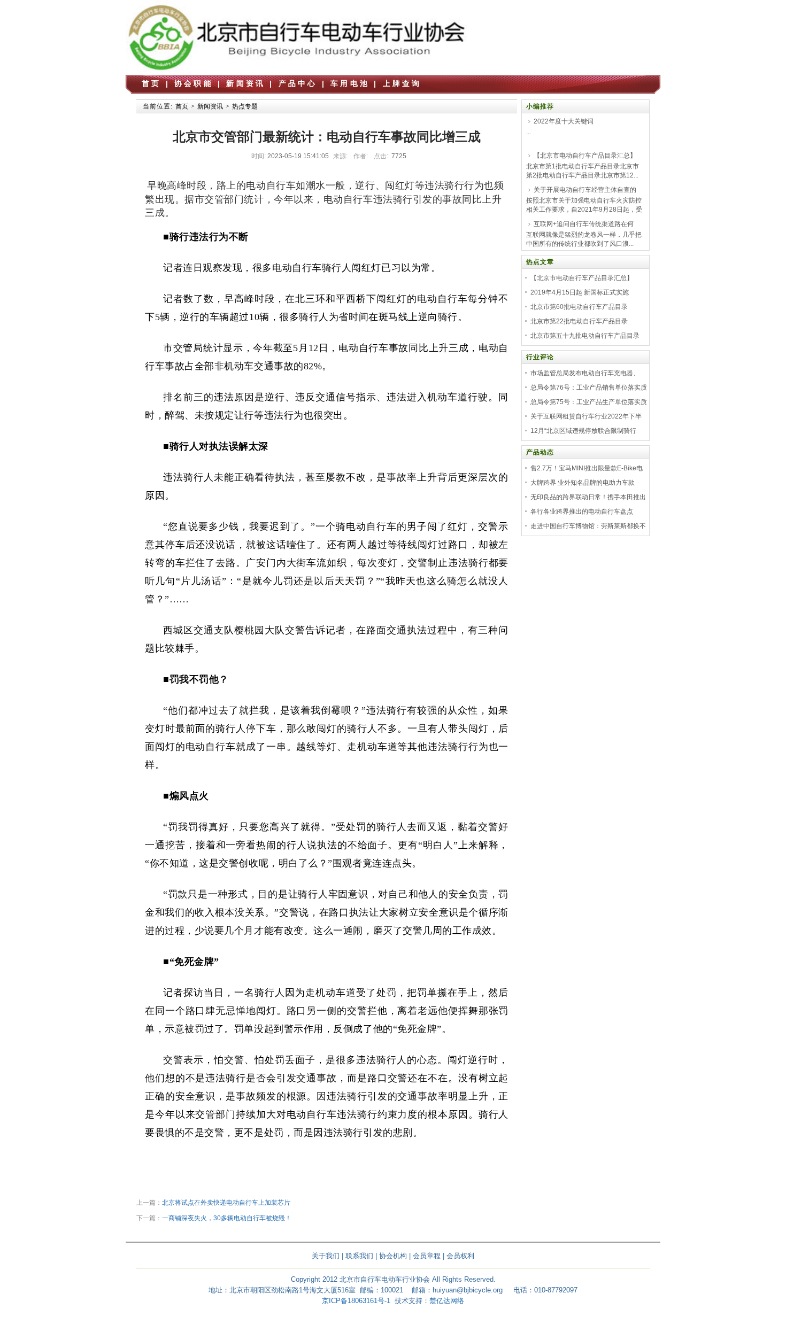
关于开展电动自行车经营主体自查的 (585, 189)
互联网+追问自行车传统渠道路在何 (584, 224)
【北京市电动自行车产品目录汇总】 (585, 155)
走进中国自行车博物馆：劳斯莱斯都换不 (588, 526)
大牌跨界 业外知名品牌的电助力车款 (582, 482)
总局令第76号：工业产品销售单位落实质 (588, 387)
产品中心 (298, 83)
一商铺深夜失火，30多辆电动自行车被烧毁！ (226, 1218)
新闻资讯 (245, 83)
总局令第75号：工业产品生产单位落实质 (588, 402)
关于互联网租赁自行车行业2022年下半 (586, 416)
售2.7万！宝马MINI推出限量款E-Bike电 (586, 468)
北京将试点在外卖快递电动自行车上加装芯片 (226, 1202)
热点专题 (245, 106)
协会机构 (393, 1256)
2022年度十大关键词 (564, 121)
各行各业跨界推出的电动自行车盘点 (581, 511)
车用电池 (349, 83)
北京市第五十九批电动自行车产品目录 (584, 335)
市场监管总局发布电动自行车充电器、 (584, 373)
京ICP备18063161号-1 (356, 1301)
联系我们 (359, 1256)
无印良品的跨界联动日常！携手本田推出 (588, 497)
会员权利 (460, 1256)
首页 (151, 83)
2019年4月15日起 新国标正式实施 (579, 292)
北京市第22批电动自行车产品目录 (579, 321)
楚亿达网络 (446, 1301)
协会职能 (193, 83)
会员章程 (427, 1256)
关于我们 (326, 1256)
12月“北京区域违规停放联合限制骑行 (583, 431)
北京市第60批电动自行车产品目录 (579, 307)
